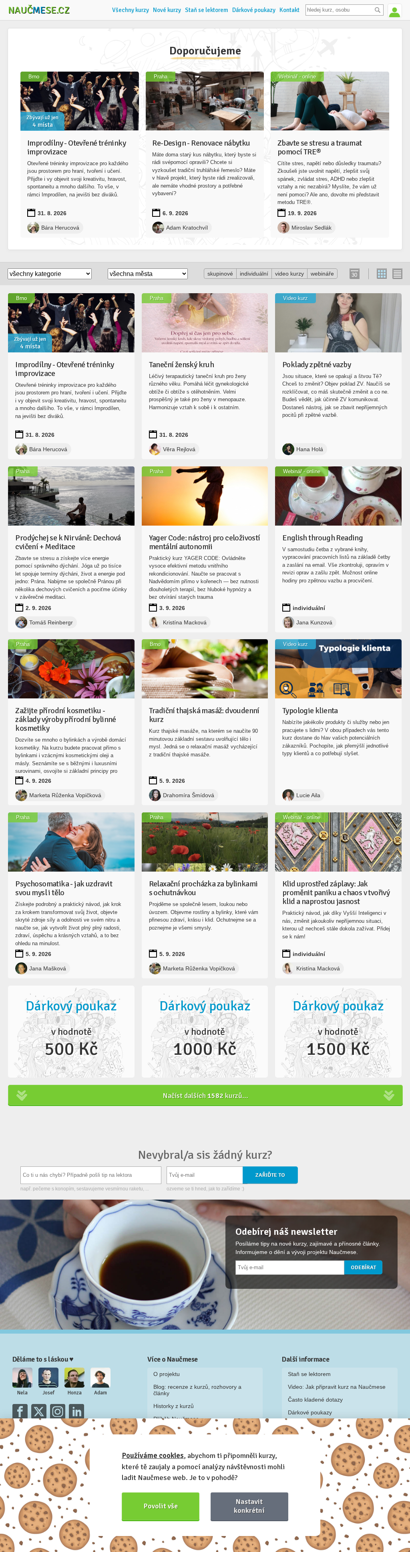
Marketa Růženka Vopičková (65, 795)
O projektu (166, 1374)
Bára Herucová (60, 227)
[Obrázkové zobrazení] (382, 273)
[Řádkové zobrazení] (397, 273)
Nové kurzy (167, 10)
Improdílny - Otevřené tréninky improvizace (76, 147)
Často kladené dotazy (315, 1399)
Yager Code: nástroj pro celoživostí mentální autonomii (204, 542)
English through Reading (322, 538)
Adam (100, 1393)
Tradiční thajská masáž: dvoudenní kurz (204, 715)
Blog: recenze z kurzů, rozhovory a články (197, 1390)
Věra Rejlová (179, 449)
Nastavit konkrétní (249, 1505)
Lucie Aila (308, 795)
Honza (75, 1393)
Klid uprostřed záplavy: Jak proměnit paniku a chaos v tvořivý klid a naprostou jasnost (336, 892)
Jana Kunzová (314, 622)
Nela (22, 1393)
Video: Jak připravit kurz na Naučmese (337, 1387)
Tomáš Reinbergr (51, 622)
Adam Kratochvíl (187, 227)
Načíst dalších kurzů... (205, 1095)
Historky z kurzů (173, 1406)
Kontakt (289, 10)
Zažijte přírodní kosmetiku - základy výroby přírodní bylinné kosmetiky (65, 719)
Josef (48, 1393)
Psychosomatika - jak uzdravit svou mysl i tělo (63, 888)
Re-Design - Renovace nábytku (201, 143)
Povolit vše (161, 1506)
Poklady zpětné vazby (316, 365)
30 (354, 275)
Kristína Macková (185, 622)
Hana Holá (309, 449)
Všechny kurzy (130, 10)
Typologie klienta (310, 711)
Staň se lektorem (206, 10)
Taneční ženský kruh (181, 365)
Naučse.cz (39, 10)
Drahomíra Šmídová (188, 795)
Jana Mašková (47, 968)
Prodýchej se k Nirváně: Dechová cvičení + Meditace (68, 542)
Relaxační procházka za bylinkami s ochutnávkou (203, 888)
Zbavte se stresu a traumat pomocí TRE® (319, 147)
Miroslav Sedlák (311, 227)
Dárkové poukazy (253, 10)
